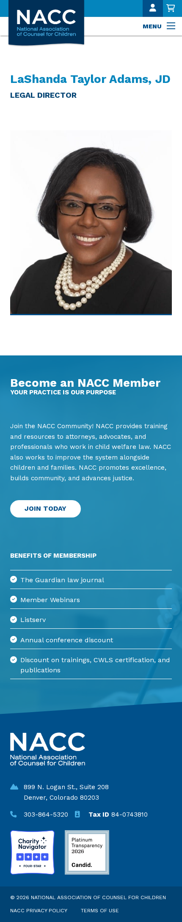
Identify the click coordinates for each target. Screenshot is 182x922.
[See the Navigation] (172, 26)
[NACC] (56, 23)
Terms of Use (100, 910)
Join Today (45, 508)
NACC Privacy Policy (38, 910)
